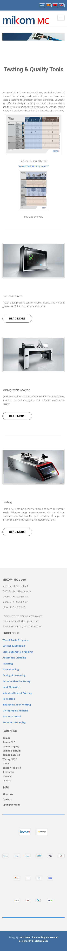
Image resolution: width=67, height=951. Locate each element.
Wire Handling (10, 669)
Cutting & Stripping (13, 645)
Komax (6, 737)
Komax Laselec (11, 754)
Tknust (6, 780)
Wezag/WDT (9, 759)
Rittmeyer (8, 771)
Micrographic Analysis (15, 710)
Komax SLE (8, 742)
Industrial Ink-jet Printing (17, 693)
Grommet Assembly (14, 722)
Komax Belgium (11, 750)
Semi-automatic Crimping (17, 651)
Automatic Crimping (14, 657)
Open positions (11, 804)
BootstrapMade (40, 941)
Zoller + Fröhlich (11, 767)
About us (7, 794)
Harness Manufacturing (16, 681)
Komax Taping (10, 746)
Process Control (11, 716)
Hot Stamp (8, 698)
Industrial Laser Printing (16, 704)
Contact (7, 799)
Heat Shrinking (11, 687)
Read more (17, 318)
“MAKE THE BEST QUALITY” (33, 166)
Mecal (5, 763)
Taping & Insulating (14, 675)
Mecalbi (7, 776)
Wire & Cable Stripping (15, 640)
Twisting (7, 663)
